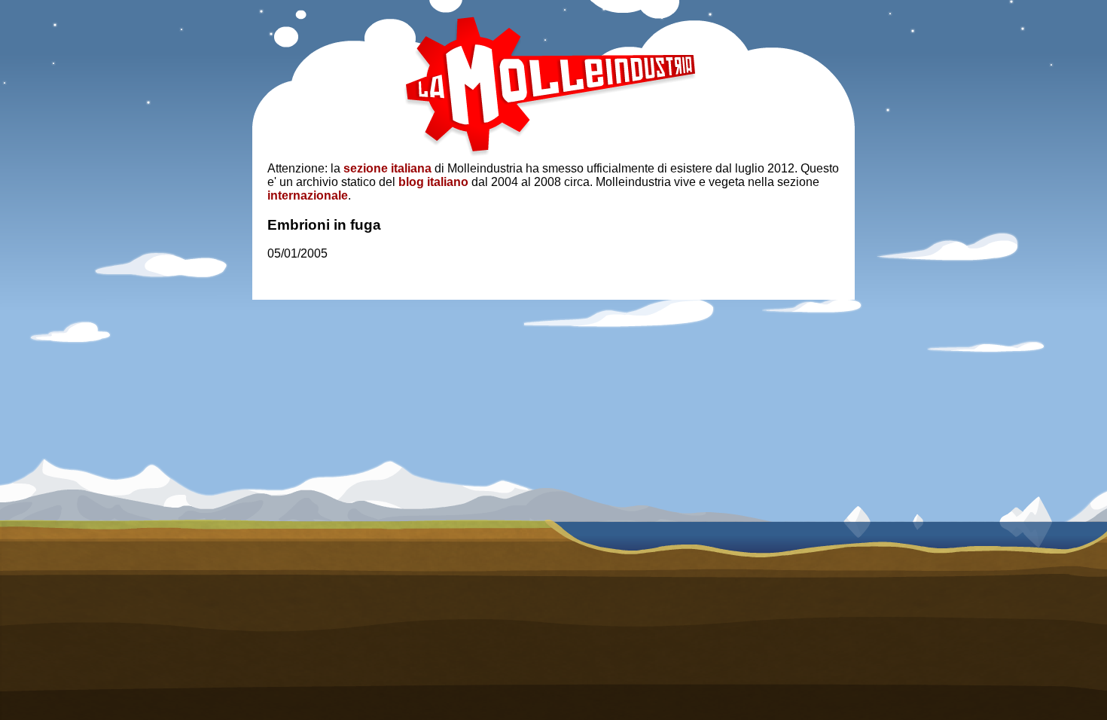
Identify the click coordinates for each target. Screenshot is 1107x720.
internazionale (307, 195)
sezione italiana (387, 168)
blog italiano (433, 181)
